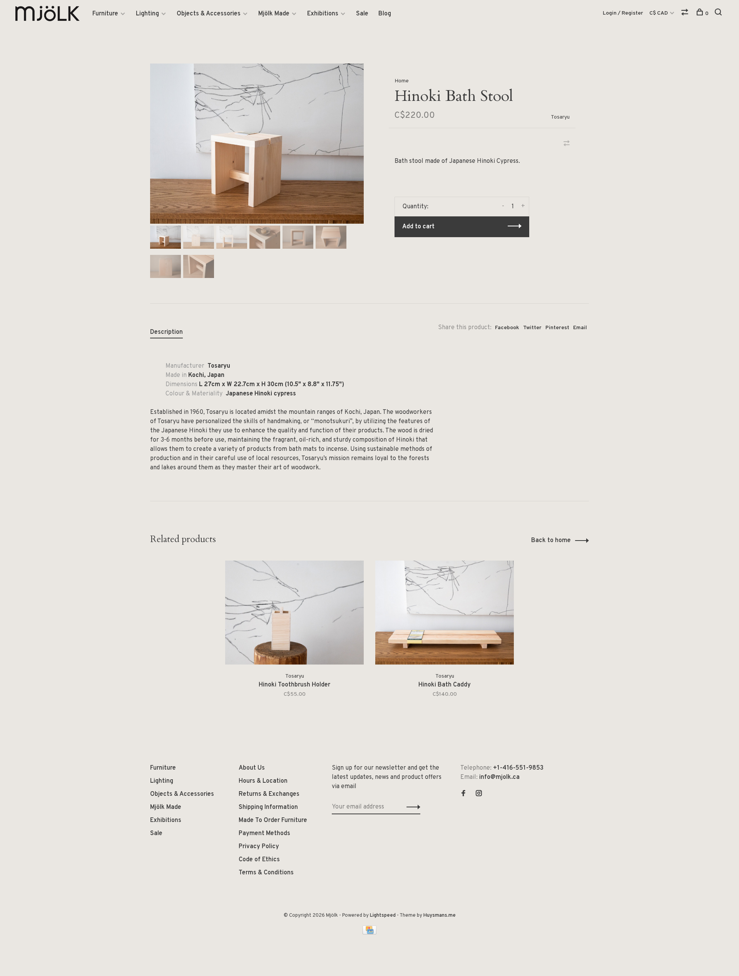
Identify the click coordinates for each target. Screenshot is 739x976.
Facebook (507, 328)
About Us (252, 768)
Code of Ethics (259, 860)
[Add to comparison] (566, 144)
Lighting (147, 14)
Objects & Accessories (209, 14)
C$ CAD (659, 13)
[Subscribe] (411, 807)
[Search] (719, 13)
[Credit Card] (369, 933)
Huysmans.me (439, 915)
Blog (384, 14)
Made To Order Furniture (273, 820)
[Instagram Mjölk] (479, 794)
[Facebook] (463, 794)
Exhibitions (322, 14)
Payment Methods (264, 833)
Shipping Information (268, 807)
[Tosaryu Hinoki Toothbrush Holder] (294, 613)
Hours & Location (263, 781)
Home (402, 81)
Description (166, 332)
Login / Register (623, 13)
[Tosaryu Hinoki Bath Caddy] (444, 613)
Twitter (532, 328)
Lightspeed (383, 915)
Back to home (551, 540)
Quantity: (415, 207)
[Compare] (685, 13)
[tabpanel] (257, 144)
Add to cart (418, 227)
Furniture (105, 14)
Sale (362, 14)
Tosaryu (560, 117)
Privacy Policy (259, 846)
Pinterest (557, 328)
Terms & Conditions (266, 873)
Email (580, 328)
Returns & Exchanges (269, 794)
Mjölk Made (273, 14)
